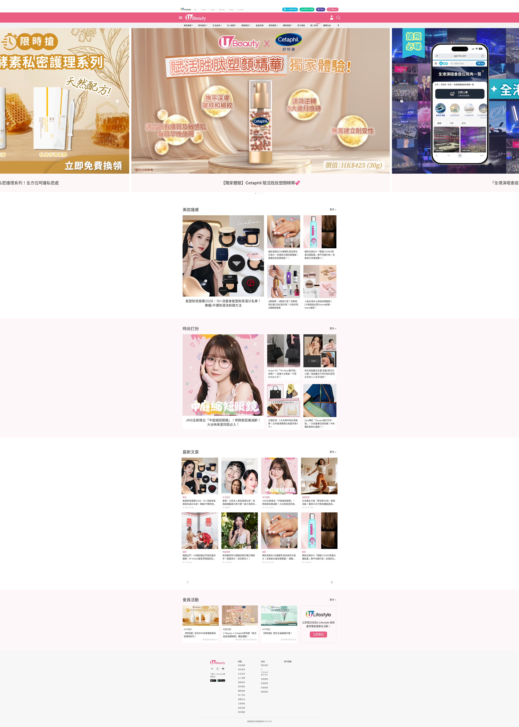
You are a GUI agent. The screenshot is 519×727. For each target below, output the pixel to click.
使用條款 (264, 683)
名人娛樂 (231, 25)
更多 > (333, 209)
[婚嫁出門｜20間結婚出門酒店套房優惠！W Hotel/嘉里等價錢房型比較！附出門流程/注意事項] (200, 530)
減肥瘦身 (306, 497)
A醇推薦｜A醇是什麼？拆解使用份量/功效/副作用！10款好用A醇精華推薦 (283, 304)
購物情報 (287, 25)
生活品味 (216, 25)
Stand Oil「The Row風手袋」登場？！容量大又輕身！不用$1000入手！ (282, 373)
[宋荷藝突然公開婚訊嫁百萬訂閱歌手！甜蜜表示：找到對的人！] (239, 530)
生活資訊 (226, 497)
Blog (231, 10)
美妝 (184, 497)
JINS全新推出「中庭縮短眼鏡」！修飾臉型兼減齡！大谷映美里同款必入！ (278, 504)
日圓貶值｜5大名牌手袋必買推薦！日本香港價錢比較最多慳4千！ (283, 423)
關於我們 (264, 665)
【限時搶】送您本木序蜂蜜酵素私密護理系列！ (200, 635)
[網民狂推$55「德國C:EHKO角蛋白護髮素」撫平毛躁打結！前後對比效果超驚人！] (319, 530)
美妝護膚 (187, 25)
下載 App (334, 9)
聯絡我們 (264, 692)
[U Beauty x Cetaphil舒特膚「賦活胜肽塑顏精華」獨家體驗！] (240, 615)
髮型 (304, 552)
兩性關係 (272, 25)
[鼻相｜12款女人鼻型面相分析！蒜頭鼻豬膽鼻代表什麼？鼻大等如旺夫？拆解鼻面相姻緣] (239, 476)
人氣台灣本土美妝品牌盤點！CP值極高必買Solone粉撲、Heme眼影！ (319, 304)
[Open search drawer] (338, 17)
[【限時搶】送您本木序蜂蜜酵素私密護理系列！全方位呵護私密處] (264, 101)
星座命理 (259, 25)
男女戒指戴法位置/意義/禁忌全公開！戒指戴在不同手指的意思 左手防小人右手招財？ (320, 373)
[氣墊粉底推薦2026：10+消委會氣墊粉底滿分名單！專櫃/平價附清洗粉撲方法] (200, 476)
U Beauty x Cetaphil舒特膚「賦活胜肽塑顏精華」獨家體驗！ (239, 635)
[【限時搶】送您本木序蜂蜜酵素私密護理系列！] (201, 615)
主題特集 (241, 703)
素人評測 (241, 695)
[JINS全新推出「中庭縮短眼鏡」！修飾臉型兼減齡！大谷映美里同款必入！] (279, 476)
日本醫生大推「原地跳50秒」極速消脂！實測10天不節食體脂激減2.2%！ (318, 504)
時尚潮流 (202, 25)
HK (195, 10)
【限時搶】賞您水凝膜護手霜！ (277, 633)
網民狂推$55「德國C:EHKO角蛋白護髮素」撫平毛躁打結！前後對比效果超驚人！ (320, 254)
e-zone (240, 10)
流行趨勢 (266, 497)
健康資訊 (245, 25)
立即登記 (318, 634)
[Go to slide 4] (263, 193)
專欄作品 (241, 699)
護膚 (264, 552)
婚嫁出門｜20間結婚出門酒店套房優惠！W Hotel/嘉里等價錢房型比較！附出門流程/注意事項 (199, 558)
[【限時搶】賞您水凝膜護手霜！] (279, 615)
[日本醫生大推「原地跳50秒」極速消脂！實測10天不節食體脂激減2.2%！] (319, 476)
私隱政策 (264, 687)
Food (212, 10)
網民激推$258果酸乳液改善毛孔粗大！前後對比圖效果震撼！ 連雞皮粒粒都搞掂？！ (283, 254)
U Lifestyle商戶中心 (264, 672)
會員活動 (241, 708)
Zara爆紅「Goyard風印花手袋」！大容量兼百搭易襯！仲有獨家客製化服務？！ (320, 423)
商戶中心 (320, 9)
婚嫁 (184, 552)
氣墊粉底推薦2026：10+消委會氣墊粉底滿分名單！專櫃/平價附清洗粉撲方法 (199, 504)
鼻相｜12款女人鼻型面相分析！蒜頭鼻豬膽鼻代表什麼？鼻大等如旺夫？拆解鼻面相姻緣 (238, 504)
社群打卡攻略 (308, 9)
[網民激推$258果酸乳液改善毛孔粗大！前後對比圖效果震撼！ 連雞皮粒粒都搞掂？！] (279, 530)
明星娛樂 (226, 552)
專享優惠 (241, 712)
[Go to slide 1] (255, 193)
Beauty (222, 10)
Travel (203, 10)
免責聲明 (264, 679)
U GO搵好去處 (291, 9)
